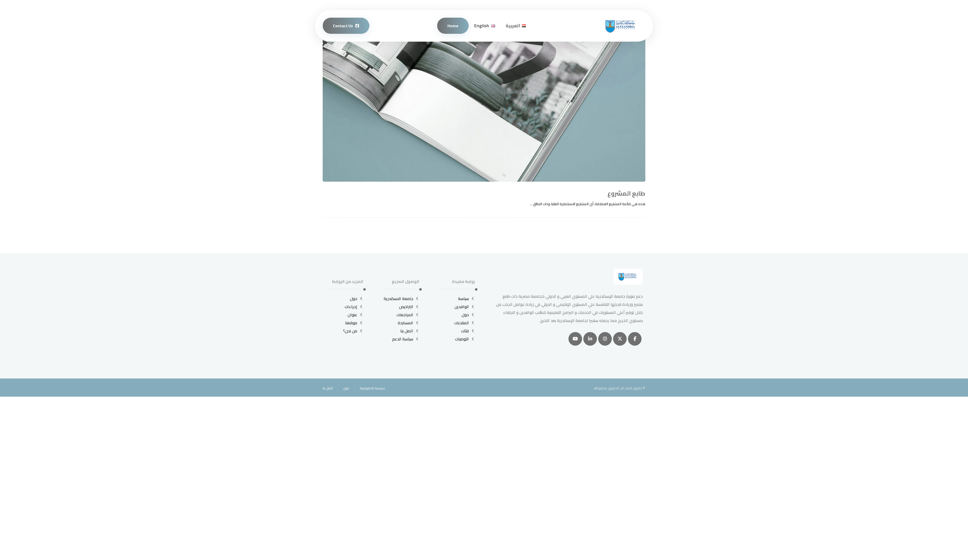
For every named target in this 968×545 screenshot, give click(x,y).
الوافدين (462, 306)
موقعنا (351, 322)
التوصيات (462, 339)
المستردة (405, 322)
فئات (465, 331)
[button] (635, 339)
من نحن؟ (350, 331)
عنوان (352, 314)
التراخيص (406, 306)
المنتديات (461, 322)
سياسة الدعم (402, 339)
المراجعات (405, 314)
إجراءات (351, 306)
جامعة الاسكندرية (398, 298)
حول (465, 314)
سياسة (463, 298)
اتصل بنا (406, 331)
